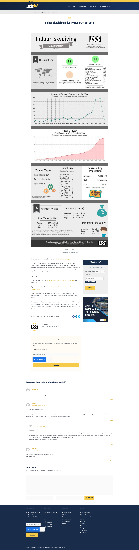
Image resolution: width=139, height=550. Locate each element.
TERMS (106, 546)
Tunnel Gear (84, 530)
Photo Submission (67, 517)
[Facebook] (26, 1)
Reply (111, 399)
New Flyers (93, 6)
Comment (29, 474)
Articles (83, 521)
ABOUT (98, 546)
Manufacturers (84, 514)
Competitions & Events (86, 528)
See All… (65, 523)
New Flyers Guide (85, 526)
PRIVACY (102, 546)
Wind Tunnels (71, 6)
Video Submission (67, 519)
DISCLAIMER (110, 546)
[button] (110, 1)
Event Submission (67, 514)
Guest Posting (66, 521)
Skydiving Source (103, 1)
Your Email (29, 521)
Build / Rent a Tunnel (86, 517)
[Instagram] (32, 1)
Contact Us (83, 532)
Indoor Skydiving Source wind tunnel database (60, 280)
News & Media (82, 6)
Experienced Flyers (105, 6)
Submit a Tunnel (67, 512)
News (83, 519)
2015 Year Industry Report (63, 259)
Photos (83, 523)
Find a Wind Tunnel (85, 512)
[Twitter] (29, 1)
